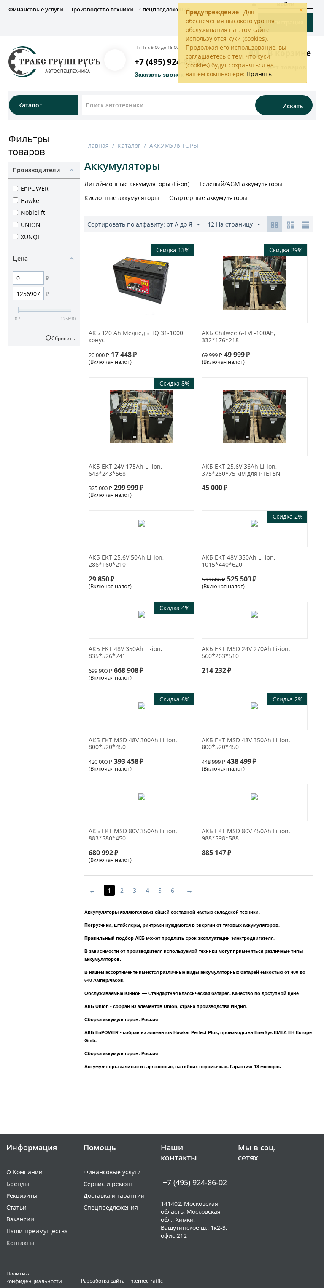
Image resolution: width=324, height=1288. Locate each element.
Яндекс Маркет (275, 1182)
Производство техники (101, 9)
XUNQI (30, 237)
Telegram (259, 1182)
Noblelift (33, 212)
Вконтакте (243, 1182)
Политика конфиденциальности (34, 1277)
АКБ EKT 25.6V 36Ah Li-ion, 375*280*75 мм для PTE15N (241, 470)
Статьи (16, 1207)
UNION (30, 225)
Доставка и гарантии (114, 1196)
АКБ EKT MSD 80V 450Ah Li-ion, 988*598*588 (246, 835)
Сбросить (63, 338)
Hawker (31, 201)
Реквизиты (22, 1196)
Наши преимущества (37, 1231)
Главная (97, 145)
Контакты (20, 1243)
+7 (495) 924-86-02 (170, 61)
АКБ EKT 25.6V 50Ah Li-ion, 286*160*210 (126, 561)
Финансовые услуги (35, 9)
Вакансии (20, 1219)
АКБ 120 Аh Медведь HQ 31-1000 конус (136, 337)
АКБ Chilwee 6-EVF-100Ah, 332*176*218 (238, 337)
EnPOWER (35, 188)
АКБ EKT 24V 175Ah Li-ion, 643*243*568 (125, 470)
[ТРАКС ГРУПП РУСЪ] (54, 61)
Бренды (17, 1184)
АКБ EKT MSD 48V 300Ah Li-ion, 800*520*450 (133, 744)
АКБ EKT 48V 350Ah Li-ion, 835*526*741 (125, 652)
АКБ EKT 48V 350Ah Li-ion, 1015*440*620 (238, 561)
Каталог (129, 145)
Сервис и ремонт (108, 1184)
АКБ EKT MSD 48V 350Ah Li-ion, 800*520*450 (246, 744)
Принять (259, 74)
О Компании (24, 1172)
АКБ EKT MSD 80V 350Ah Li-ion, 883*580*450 (133, 835)
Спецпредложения (164, 9)
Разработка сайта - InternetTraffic (122, 1280)
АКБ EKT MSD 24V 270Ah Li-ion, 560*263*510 (246, 652)
